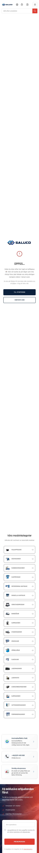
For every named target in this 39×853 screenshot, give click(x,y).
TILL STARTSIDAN (19, 292)
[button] (19, 741)
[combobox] (19, 11)
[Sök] (34, 11)
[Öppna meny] (35, 4)
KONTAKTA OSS (19, 300)
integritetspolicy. (28, 849)
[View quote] (27, 4)
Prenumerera (19, 842)
